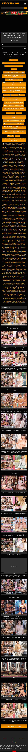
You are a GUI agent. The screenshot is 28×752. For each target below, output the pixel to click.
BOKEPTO (10, 163)
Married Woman (11, 113)
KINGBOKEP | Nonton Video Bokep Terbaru (14, 105)
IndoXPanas (16, 172)
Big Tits (14, 69)
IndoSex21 (11, 172)
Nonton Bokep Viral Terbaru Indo (12, 247)
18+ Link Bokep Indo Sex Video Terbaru (15, 196)
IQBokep (17, 173)
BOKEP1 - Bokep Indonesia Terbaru (14, 79)
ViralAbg (4, 192)
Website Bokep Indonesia (20, 302)
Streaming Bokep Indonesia (18, 287)
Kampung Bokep (13, 175)
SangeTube (10, 187)
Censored (7, 94)
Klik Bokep (23, 176)
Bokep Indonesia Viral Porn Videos (15, 207)
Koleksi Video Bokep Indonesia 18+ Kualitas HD (11, 221)
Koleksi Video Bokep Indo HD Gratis (17, 219)
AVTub (24, 144)
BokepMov (19, 159)
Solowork (11, 135)
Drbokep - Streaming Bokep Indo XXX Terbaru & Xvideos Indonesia (14, 98)
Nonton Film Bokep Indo (15, 251)
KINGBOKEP (5, 176)
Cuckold (22, 94)
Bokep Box (20, 147)
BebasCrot (17, 145)
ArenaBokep (21, 143)
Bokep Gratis (20, 200)
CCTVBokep (23, 166)
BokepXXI (10, 166)
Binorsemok (9, 147)
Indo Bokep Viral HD (18, 214)
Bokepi (8, 154)
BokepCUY (4, 152)
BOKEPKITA (22, 158)
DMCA (13, 738)
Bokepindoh (23, 157)
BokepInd (17, 155)
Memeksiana (9, 179)
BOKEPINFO (11, 158)
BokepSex (22, 161)
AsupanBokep (19, 144)
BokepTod (15, 163)
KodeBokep (5, 177)
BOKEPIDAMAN (18, 154)
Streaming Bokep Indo (19, 283)
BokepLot (4, 159)
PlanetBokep (17, 183)
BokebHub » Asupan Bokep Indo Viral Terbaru (14, 72)
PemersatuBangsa (19, 181)
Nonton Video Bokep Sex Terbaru (9, 263)
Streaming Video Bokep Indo (12, 291)
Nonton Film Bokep (11, 250)
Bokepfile (9, 152)
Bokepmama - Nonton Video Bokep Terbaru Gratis (14, 87)
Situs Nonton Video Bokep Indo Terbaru (18, 273)
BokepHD (18, 152)
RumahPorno (23, 186)
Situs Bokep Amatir (7, 268)
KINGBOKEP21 (12, 176)
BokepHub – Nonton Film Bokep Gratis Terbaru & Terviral (14, 83)
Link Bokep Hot (20, 223)
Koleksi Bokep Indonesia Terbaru (18, 215)
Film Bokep (18, 212)
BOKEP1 (14, 148)
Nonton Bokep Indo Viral (17, 237)
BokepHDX (23, 152)
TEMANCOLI (10, 190)
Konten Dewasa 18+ (6, 223)
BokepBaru (17, 150)
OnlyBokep (6, 181)
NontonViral (16, 180)
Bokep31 (18, 148)
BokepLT (8, 159)
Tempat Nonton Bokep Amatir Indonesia (10, 295)
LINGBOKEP (16, 177)
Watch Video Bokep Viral (21, 299)
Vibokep (3, 191)
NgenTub (15, 179)
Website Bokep (21, 192)
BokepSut (22, 162)
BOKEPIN (24, 154)
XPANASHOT (19, 194)
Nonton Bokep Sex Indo (14, 245)
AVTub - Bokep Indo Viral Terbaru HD (14, 66)
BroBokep (18, 166)
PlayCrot (3, 184)
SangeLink (4, 187)
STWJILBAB (23, 188)
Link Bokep (14, 223)
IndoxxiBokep (7, 173)
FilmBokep (5, 170)
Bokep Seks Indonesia (20, 208)
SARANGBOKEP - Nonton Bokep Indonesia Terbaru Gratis (14, 127)
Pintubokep (12, 183)
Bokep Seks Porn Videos (8, 209)
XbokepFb (4, 194)
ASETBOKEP (5, 144)
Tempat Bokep (17, 190)
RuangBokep (10, 186)
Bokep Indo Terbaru (16, 201)
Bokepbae (12, 150)
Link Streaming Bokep (18, 227)
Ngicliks (24, 179)
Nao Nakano (16, 56)
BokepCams (16, 151)
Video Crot (8, 191)
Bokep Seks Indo (11, 208)
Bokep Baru (14, 200)
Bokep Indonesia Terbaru (20, 204)
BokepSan (11, 161)
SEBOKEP (23, 187)
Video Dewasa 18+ (6, 299)
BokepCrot (21, 151)
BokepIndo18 (11, 157)
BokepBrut (11, 151)
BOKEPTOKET (21, 163)
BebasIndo (22, 145)
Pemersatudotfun (5, 183)
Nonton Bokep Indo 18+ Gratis (9, 230)
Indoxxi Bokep (22, 172)
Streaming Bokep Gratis (9, 283)
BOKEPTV (11, 165)
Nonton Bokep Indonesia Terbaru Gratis (17, 243)
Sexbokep (4, 188)
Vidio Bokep (12, 299)
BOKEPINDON (5, 158)
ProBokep (13, 184)
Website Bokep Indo (10, 302)
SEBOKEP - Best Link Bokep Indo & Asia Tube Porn (14, 132)
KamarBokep (6, 175)
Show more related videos (14, 726)
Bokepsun (11, 162)
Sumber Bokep (6, 294)
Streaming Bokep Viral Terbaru (12, 290)
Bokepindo (22, 155)
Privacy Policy (22, 738)
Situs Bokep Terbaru (11, 269)
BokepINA (6, 155)
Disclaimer (5, 738)
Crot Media (9, 168)
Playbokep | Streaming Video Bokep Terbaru (14, 123)
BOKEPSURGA (16, 162)
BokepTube (5, 165)
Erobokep (16, 169)
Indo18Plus (22, 170)
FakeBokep (21, 169)
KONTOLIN (11, 177)
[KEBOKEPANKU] (11, 3)
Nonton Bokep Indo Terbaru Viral (15, 234)
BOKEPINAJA (11, 155)
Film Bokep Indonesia (8, 214)
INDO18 (17, 170)
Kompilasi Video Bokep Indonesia (18, 222)
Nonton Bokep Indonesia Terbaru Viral (11, 244)
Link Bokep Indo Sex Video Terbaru (15, 225)
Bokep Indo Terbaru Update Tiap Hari (18, 203)
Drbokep (24, 168)
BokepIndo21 (17, 157)
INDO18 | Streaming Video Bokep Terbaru (14, 102)
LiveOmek (4, 179)
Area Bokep (16, 143)
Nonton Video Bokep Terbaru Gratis (14, 265)
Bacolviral (5, 145)
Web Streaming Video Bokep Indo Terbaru (12, 301)
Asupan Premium (11, 144)
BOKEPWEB (4, 166)
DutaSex (11, 169)
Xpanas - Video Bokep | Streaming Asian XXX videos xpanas (14, 139)
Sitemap (14, 742)
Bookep (14, 166)
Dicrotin (19, 168)
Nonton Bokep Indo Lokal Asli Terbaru (14, 232)
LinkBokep (22, 177)
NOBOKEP (6, 180)
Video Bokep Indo (22, 295)
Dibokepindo (14, 168)
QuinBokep (23, 184)
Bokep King (9, 148)
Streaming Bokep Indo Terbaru (9, 284)
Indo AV (13, 170)
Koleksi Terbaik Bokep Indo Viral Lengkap (10, 216)
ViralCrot (9, 192)
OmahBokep (21, 180)
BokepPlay (6, 161)
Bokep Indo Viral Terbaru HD (8, 204)
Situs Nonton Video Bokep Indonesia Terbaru (11, 274)
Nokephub (11, 180)
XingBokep (9, 194)
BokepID (12, 154)
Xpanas (13, 194)
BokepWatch (21, 165)
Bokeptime (5, 163)
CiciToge (4, 168)
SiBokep (12, 188)
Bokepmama (13, 159)
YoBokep (24, 194)
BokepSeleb (16, 161)
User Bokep (23, 190)
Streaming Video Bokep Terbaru (17, 292)
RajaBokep (4, 186)
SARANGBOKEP (16, 187)
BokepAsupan (6, 150)
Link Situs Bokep (9, 227)
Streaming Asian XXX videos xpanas (17, 281)
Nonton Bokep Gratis (13, 229)
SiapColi (8, 188)
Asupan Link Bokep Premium (12, 198)
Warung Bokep (15, 192)
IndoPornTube (5, 172)
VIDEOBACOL (14, 191)
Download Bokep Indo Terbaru (8, 211)
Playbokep (23, 183)
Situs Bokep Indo (15, 268)
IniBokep (12, 173)
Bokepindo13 (4, 157)
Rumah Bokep (16, 186)
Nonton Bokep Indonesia (19, 239)
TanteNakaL (4, 190)
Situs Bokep (22, 266)
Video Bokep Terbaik (21, 298)
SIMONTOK (17, 188)
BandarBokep (11, 145)
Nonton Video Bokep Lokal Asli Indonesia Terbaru (15, 262)
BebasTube (4, 147)
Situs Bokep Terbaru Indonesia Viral (12, 270)
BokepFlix (14, 152)
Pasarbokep (12, 181)
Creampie (15, 94)
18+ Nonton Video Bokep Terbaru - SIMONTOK (14, 62)
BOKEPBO (22, 150)
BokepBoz (6, 151)
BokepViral (16, 165)
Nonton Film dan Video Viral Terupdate (13, 255)
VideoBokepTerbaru (22, 191)
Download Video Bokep (10, 212)
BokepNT (24, 159)
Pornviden (8, 184)
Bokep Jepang (14, 59)
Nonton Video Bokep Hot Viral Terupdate (13, 258)
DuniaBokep (6, 169)
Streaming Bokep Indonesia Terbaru (10, 288)
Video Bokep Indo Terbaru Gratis (9, 297)
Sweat (18, 135)
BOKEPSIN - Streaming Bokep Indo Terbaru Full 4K (14, 91)
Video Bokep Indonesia (11, 298)
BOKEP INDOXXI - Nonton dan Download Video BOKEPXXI (14, 76)
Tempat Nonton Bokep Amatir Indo (17, 294)
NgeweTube (19, 179)
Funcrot (9, 170)
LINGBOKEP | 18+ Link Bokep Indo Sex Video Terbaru (14, 109)
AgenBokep (10, 143)
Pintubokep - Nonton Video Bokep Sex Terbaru (14, 120)
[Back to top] (24, 748)
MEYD (19, 113)
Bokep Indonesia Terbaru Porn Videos (10, 205)
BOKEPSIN (5, 162)
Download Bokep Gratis (19, 209)
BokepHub (4, 154)
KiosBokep (18, 176)
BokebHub (15, 147)
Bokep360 (23, 148)
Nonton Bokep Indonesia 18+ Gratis (10, 240)
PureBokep (18, 184)
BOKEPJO (17, 158)
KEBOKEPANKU (20, 175)
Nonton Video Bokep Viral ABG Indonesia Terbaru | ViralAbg (14, 117)
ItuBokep (21, 173)
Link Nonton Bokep (13, 226)
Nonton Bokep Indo (22, 229)
